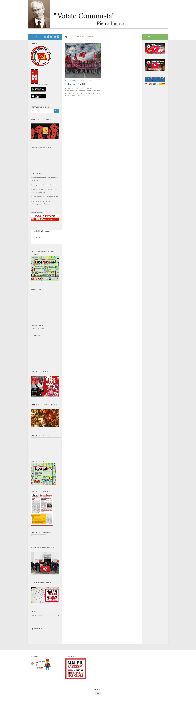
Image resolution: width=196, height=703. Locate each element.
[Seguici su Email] (45, 36)
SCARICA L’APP (43, 84)
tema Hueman (54, 699)
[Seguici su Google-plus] (58, 36)
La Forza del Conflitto (75, 84)
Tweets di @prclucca (37, 328)
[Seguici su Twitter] (51, 36)
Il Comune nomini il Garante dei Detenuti (45, 197)
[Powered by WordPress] (38, 698)
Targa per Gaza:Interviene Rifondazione (44, 185)
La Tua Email (37, 237)
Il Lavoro (68, 81)
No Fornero (34, 31)
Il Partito (76, 81)
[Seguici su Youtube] (54, 36)
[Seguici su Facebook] (48, 36)
